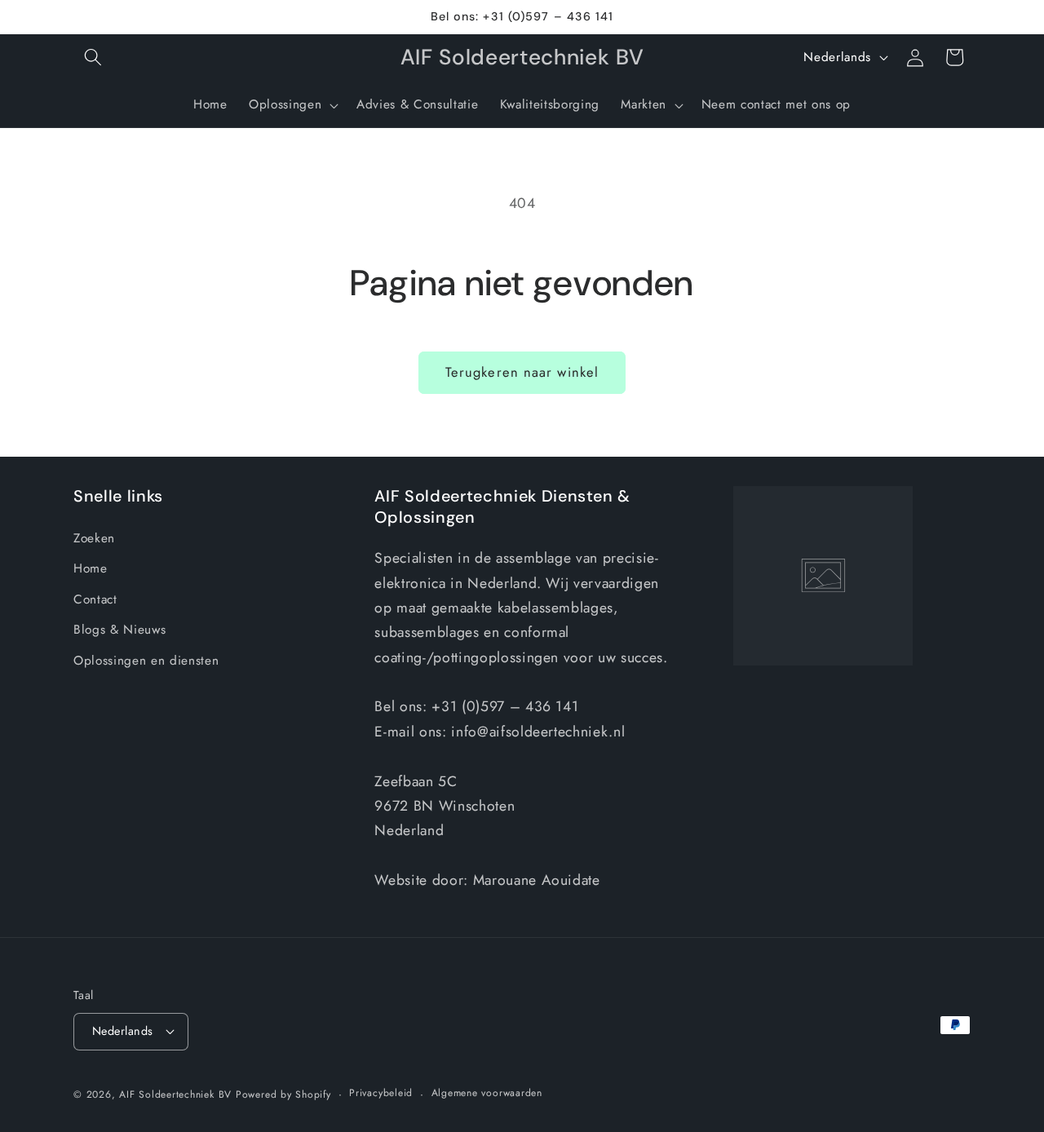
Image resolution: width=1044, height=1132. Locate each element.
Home (90, 568)
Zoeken (94, 538)
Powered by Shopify (283, 1094)
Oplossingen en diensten (146, 661)
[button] (93, 57)
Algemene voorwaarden (486, 1093)
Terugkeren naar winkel (522, 372)
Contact (95, 599)
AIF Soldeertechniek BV (175, 1094)
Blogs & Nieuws (119, 630)
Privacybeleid (381, 1093)
